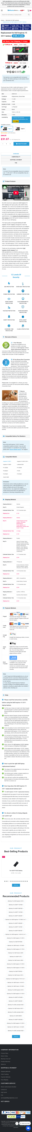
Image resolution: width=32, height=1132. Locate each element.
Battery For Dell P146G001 (16, 1001)
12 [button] (27, 881)
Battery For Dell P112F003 (16, 912)
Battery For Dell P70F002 (15, 971)
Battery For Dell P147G (16, 956)
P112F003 (5, 467)
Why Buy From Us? (6, 1058)
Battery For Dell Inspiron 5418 (15, 990)
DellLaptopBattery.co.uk (15, 1121)
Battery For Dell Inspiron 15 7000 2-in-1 (16, 919)
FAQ (2, 1095)
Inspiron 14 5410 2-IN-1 (22, 461)
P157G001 (19, 474)
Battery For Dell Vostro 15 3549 (16, 945)
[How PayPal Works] (20, 1116)
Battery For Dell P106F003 (16, 908)
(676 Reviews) (11, 132)
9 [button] (21, 881)
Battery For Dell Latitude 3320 (16, 1012)
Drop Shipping (4, 1079)
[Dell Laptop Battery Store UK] (16, 10)
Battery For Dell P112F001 (16, 927)
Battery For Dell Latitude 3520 (16, 1030)
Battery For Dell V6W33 (16, 1015)
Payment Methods (5, 1077)
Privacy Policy (4, 1053)
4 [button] (10, 881)
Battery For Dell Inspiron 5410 (15, 901)
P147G (18, 470)
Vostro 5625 (6, 477)
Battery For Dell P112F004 (16, 904)
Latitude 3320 (20, 464)
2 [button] (6, 881)
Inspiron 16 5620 (7, 464)
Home (2, 20)
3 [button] (8, 881)
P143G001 (5, 470)
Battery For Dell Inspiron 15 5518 (15, 964)
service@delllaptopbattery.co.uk (9, 1098)
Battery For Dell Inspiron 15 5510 (15, 1023)
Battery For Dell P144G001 (16, 915)
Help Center (4, 1092)
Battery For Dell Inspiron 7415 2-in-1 (15, 978)
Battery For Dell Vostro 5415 (15, 1008)
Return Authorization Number (8, 1086)
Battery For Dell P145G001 (16, 923)
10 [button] (23, 881)
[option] (16, 53)
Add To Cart (22, 144)
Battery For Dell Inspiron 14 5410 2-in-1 (16, 934)
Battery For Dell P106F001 (16, 930)
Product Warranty (5, 1061)
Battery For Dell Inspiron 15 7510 (15, 949)
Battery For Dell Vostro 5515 (15, 975)
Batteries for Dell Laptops (12, 20)
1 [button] (4, 881)
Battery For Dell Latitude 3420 (16, 1004)
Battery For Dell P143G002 (16, 1019)
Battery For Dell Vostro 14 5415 (16, 982)
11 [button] (25, 881)
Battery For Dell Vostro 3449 (15, 953)
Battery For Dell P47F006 (15, 941)
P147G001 (5, 474)
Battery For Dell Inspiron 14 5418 (15, 967)
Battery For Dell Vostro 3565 (15, 960)
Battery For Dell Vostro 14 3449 (16, 1027)
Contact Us (4, 1089)
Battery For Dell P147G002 (16, 997)
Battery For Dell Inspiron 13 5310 (15, 993)
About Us (3, 1064)
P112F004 (19, 467)
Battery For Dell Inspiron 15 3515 (15, 938)
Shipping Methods (5, 1071)
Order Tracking (5, 1074)
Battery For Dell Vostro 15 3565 (16, 986)
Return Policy (4, 1056)
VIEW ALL (16, 885)
